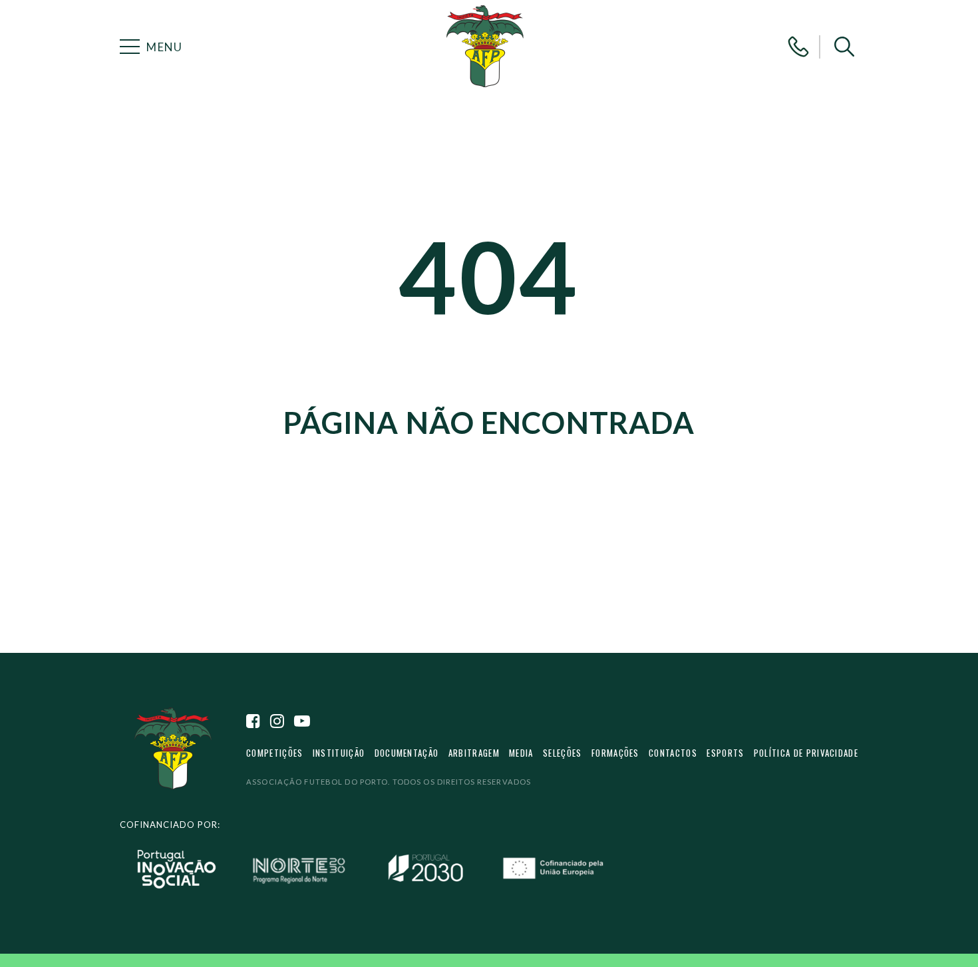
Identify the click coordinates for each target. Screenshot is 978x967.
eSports (725, 752)
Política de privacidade (806, 752)
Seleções (562, 752)
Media (521, 752)
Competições (274, 752)
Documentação (407, 752)
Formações (615, 752)
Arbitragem (474, 752)
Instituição (339, 752)
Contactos (673, 752)
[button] (844, 46)
